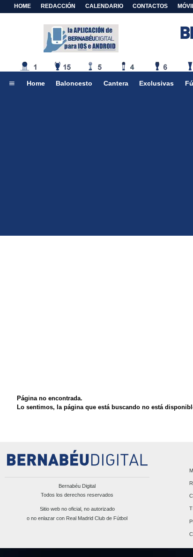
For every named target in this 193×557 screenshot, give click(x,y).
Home (22, 6)
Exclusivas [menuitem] (156, 83)
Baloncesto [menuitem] (74, 83)
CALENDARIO (104, 6)
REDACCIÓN (58, 6)
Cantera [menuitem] (116, 83)
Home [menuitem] (36, 83)
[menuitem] (12, 84)
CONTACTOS (150, 6)
